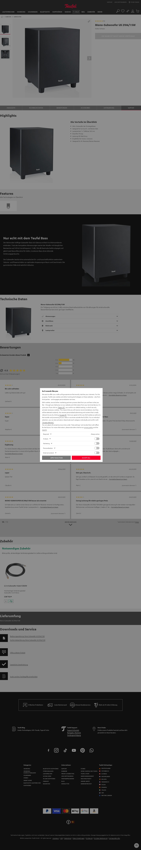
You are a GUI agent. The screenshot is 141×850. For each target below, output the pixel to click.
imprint (44, 430)
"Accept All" (63, 415)
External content (48, 453)
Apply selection (56, 458)
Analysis (45, 439)
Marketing (46, 443)
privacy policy (88, 427)
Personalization (48, 448)
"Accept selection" (48, 422)
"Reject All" (61, 407)
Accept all (86, 458)
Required (46, 434)
